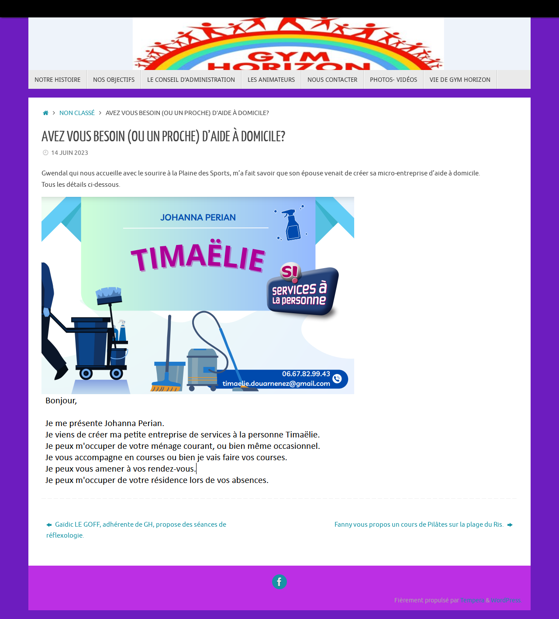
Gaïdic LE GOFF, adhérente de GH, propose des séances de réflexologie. (136, 530)
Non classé (77, 113)
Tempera (472, 600)
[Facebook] (279, 581)
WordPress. (506, 600)
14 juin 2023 (69, 153)
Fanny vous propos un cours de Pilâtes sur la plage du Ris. (420, 525)
